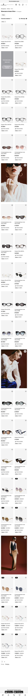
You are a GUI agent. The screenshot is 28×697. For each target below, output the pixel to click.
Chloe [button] (3, 21)
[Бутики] (16, 5)
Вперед (7, 664)
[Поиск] (19, 5)
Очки (3, 15)
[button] (22, 5)
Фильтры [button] (23, 18)
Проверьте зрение (7, 67)
